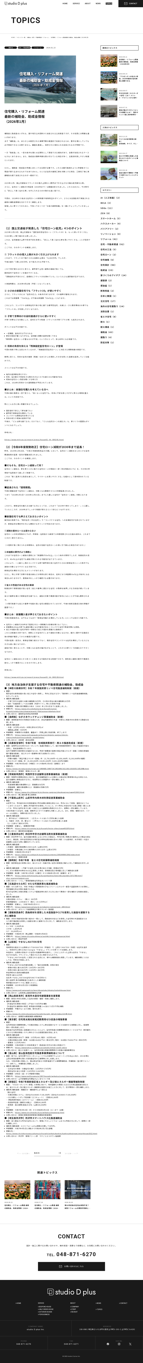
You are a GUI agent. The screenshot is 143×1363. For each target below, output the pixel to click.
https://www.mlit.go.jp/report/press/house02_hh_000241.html (34, 439)
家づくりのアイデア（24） (114, 275)
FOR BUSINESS (44, 1314)
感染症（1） (107, 285)
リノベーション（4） (111, 233)
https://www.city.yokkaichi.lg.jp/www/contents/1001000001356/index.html (47, 854)
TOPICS (109, 3)
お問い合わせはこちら (74, 1266)
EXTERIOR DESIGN (45, 1312)
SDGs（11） (107, 208)
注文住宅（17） (109, 301)
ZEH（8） (106, 213)
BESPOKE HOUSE (45, 1307)
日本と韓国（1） (109, 295)
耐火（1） (106, 321)
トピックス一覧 (21, 37)
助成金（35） (108, 270)
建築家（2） (107, 280)
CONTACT (133, 3)
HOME (65, 3)
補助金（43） (108, 332)
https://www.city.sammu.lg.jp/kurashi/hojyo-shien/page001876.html (44, 828)
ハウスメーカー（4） (111, 223)
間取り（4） (107, 337)
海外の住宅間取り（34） (113, 306)
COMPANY (75, 1307)
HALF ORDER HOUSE (46, 1309)
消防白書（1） (108, 311)
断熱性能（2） (108, 290)
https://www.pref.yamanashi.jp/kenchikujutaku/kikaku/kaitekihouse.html (38, 990)
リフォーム (46, 37)
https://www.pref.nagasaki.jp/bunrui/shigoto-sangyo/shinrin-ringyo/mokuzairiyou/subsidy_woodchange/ (37, 736)
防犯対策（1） (108, 342)
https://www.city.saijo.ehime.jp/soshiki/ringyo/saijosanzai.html (42, 936)
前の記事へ (26, 1153)
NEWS (98, 3)
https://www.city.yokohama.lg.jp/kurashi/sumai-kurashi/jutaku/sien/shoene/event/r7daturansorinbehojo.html (33, 710)
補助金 (29, 37)
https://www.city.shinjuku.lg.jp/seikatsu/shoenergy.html (39, 1112)
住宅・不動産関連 (37, 37)
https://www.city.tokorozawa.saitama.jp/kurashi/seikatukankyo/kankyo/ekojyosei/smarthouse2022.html (51, 1133)
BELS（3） (106, 202)
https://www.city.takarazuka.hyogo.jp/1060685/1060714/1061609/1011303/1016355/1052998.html (47, 768)
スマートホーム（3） (111, 218)
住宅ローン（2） (109, 254)
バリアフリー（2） (110, 228)
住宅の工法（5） (109, 249)
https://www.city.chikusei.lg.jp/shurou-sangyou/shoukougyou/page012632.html (49, 792)
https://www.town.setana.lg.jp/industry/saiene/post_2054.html (42, 907)
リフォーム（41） (110, 239)
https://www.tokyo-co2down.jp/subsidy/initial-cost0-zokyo (41, 1047)
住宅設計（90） (109, 264)
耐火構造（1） (108, 326)
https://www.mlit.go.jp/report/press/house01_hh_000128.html (34, 677)
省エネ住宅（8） (109, 316)
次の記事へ (69, 1153)
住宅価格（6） (108, 259)
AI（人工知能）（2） (111, 197)
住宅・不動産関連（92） (113, 244)
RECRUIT (74, 1312)
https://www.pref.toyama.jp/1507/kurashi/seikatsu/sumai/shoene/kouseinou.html (50, 1076)
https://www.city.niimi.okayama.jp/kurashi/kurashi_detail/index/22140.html (39, 1014)
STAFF (73, 1309)
